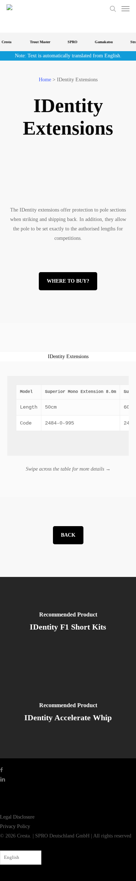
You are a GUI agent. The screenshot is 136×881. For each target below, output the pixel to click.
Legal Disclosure (17, 817)
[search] (113, 8)
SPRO (70, 42)
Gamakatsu (102, 42)
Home (45, 79)
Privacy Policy (15, 826)
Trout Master (38, 42)
